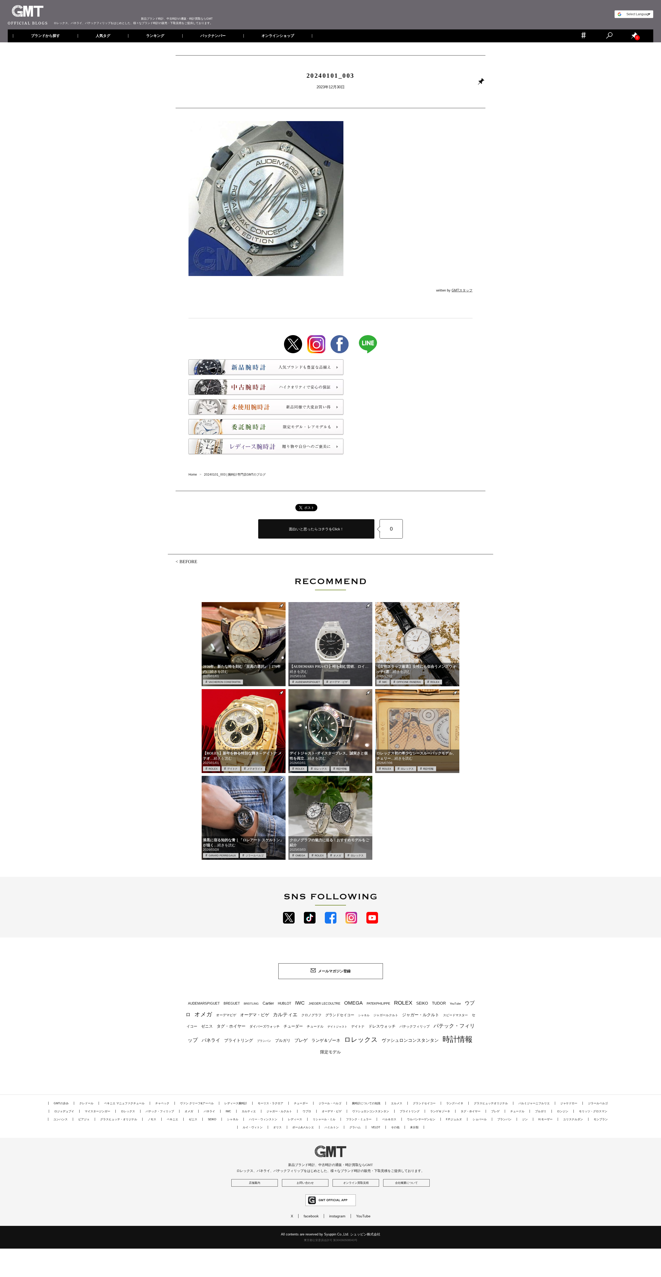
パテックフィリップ (414, 1026)
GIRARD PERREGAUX (222, 855)
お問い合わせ (305, 1182)
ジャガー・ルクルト (420, 1014)
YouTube (455, 1003)
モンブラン (601, 1119)
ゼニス (207, 1026)
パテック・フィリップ (160, 1111)
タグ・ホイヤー (231, 1026)
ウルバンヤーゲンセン (421, 1119)
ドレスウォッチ (382, 1026)
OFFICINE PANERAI (409, 682)
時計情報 (341, 768)
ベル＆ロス (389, 1119)
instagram (337, 1216)
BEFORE (188, 561)
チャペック (162, 1103)
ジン (525, 1119)
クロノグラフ (311, 1015)
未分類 (414, 1127)
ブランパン (264, 1040)
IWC (384, 682)
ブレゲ (301, 1040)
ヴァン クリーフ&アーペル (197, 1103)
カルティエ (285, 1014)
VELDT (375, 1127)
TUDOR (439, 1003)
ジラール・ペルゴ (330, 1103)
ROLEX (434, 682)
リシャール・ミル (324, 1119)
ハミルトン (332, 1127)
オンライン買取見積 (356, 1182)
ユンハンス (60, 1119)
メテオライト (255, 768)
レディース (295, 1119)
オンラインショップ (278, 36)
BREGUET (232, 1003)
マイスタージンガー (97, 1111)
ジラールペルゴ (255, 855)
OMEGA (300, 855)
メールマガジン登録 (334, 971)
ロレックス (320, 768)
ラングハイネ (454, 1103)
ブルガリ (282, 1040)
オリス (277, 1127)
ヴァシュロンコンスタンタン (410, 1040)
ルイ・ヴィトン (253, 1127)
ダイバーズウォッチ (264, 1026)
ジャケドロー (568, 1103)
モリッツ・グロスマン (593, 1111)
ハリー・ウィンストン (263, 1119)
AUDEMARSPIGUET (307, 682)
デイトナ (232, 768)
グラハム (355, 1127)
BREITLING (251, 1003)
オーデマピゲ (226, 1015)
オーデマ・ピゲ (338, 682)
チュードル (315, 1026)
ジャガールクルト (385, 1015)
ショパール (480, 1119)
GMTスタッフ (462, 290)
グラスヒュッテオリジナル (491, 1103)
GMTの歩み (61, 1103)
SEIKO (422, 1003)
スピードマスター (455, 1015)
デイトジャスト (337, 1026)
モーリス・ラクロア (270, 1103)
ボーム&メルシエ (303, 1127)
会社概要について (406, 1182)
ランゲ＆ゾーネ (325, 1040)
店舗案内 (254, 1182)
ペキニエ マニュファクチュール (124, 1103)
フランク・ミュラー (359, 1119)
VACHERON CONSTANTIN (224, 682)
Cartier (268, 1003)
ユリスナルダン (573, 1119)
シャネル (363, 1015)
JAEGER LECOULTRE (324, 1003)
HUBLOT (284, 1003)
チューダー (293, 1026)
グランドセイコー (339, 1015)
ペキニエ (172, 1119)
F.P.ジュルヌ (454, 1119)
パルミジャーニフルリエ (534, 1103)
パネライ (211, 1040)
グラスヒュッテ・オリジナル (118, 1119)
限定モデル (330, 1052)
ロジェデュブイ (64, 1111)
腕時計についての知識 (366, 1103)
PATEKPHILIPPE (378, 1003)
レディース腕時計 (235, 1103)
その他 (395, 1127)
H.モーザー (545, 1119)
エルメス (396, 1103)
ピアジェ (84, 1119)
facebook (311, 1216)
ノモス (152, 1119)
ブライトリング (238, 1040)
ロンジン (562, 1111)
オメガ (337, 855)
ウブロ (307, 1111)
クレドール (86, 1103)
